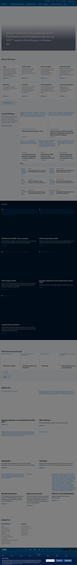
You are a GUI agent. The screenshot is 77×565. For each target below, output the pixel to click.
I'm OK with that (68, 560)
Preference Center (50, 560)
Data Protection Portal (17, 563)
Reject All (59, 560)
